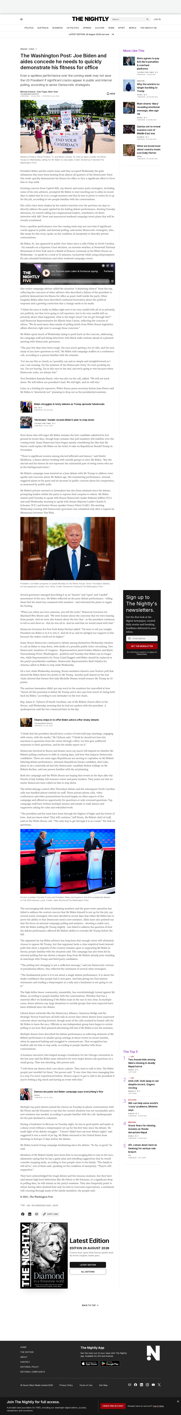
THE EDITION (26, 1352)
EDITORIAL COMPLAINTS (32, 1372)
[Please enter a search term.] (147, 19)
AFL (129, 1155)
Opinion (87, 27)
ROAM (111, 27)
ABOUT (23, 1357)
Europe (131, 1114)
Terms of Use (85, 1385)
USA (31, 49)
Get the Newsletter (142, 646)
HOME (23, 1347)
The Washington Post (43, 723)
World (132, 27)
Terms (151, 652)
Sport (121, 27)
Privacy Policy (142, 654)
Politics (29, 27)
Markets (132, 1091)
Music (139, 156)
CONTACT (25, 1362)
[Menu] (21, 19)
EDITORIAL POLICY (29, 1367)
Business (57, 27)
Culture (99, 27)
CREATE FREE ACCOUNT (113, 1406)
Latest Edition (88, 1265)
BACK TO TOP (89, 1305)
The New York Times (42, 423)
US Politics (73, 27)
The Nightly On (148, 27)
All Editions (88, 1271)
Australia (43, 27)
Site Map (103, 1385)
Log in (157, 19)
